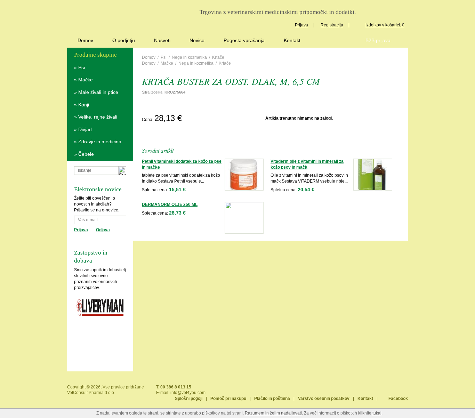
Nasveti (162, 40)
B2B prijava (378, 40)
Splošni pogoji (188, 398)
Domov (85, 40)
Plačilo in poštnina (272, 398)
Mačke (85, 79)
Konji (83, 104)
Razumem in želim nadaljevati (273, 413)
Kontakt (292, 40)
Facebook (398, 398)
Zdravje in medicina (99, 141)
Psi (81, 67)
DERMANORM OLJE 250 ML (170, 204)
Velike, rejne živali (97, 117)
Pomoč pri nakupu (228, 398)
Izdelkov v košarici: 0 (384, 25)
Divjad (85, 129)
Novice (197, 40)
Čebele (86, 154)
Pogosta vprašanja (244, 40)
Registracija (332, 25)
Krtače (218, 57)
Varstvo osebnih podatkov (323, 398)
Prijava (301, 25)
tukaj (376, 413)
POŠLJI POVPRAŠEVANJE (224, 118)
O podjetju (123, 40)
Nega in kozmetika (189, 57)
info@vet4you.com (188, 392)
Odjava (103, 229)
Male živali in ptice (98, 92)
